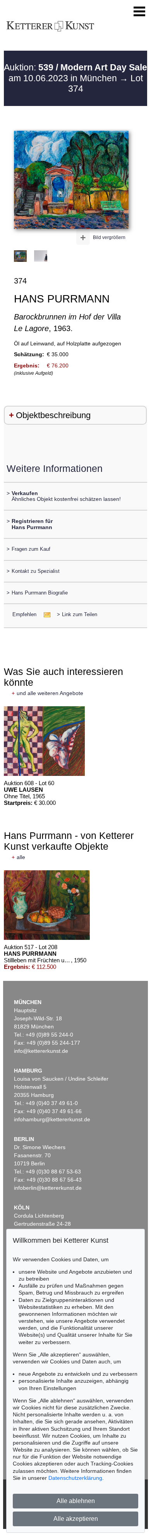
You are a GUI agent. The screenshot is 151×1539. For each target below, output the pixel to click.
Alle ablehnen (76, 1501)
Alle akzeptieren (75, 1518)
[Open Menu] (139, 11)
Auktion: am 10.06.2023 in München (75, 72)
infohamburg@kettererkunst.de (52, 1119)
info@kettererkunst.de (41, 1051)
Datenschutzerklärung (75, 1478)
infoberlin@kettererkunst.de (48, 1188)
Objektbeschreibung (53, 415)
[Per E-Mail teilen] (44, 614)
